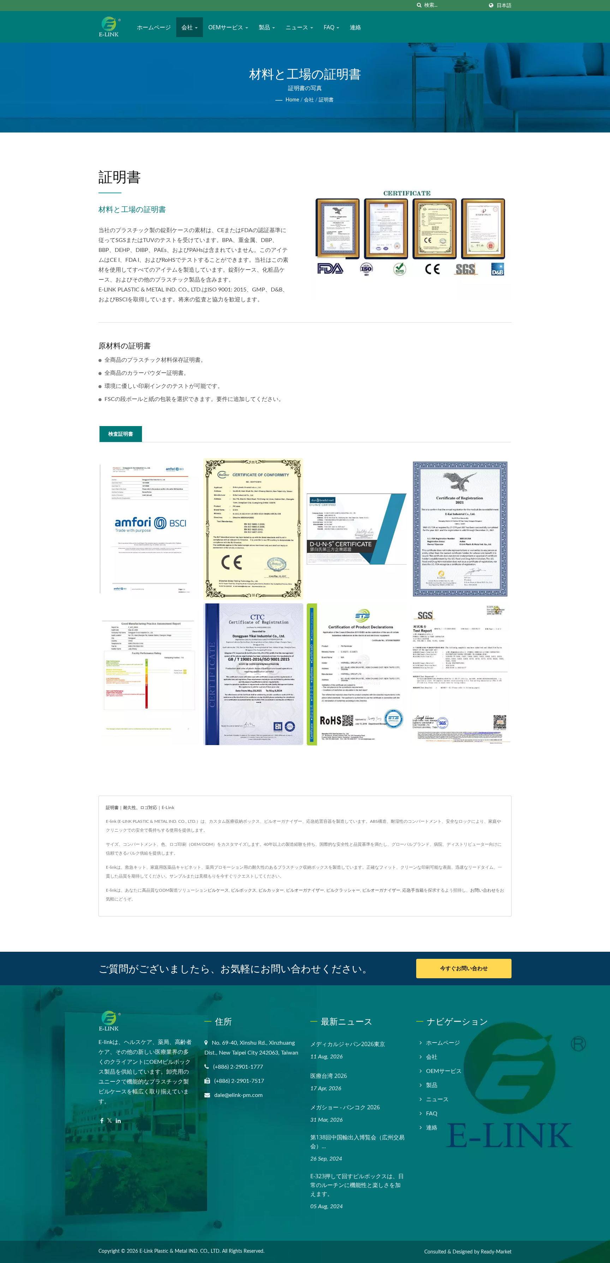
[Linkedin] (118, 1121)
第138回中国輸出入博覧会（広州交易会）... (357, 1141)
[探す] (419, 5)
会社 (187, 27)
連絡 (355, 27)
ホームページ (154, 27)
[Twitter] (109, 1121)
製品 (265, 27)
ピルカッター (271, 890)
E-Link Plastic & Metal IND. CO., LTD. (180, 1251)
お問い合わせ (483, 890)
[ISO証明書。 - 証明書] (253, 674)
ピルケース (218, 890)
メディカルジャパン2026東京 (347, 1044)
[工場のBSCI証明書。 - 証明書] (150, 529)
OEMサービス (226, 27)
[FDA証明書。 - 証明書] (460, 529)
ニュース (298, 27)
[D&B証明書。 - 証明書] (357, 529)
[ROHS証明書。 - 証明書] (357, 674)
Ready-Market (496, 1252)
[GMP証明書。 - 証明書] (150, 674)
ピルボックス (243, 890)
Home (292, 100)
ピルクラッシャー (343, 890)
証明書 (326, 100)
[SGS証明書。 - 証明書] (460, 674)
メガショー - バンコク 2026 (345, 1107)
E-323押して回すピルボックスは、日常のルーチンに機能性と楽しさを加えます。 (357, 1185)
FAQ (330, 27)
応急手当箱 (413, 890)
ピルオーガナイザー (305, 890)
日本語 (504, 5)
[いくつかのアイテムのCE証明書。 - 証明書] (253, 529)
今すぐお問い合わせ (464, 968)
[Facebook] (101, 1121)
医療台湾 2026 (328, 1076)
